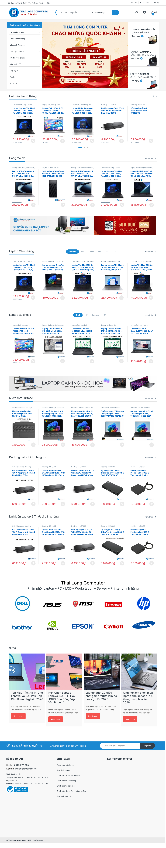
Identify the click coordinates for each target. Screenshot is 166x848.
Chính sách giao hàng (66, 786)
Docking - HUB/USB (108, 105)
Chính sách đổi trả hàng (66, 780)
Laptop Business (17, 32)
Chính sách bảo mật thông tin (69, 775)
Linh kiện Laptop (17, 51)
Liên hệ (156, 2)
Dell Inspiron (59, 325)
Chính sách (144, 2)
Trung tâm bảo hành (65, 765)
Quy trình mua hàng (65, 796)
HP (99, 251)
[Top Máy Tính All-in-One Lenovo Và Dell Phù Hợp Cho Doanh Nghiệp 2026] (27, 672)
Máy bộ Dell (54, 168)
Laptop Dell (46, 105)
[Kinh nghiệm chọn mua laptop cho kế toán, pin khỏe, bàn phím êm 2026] (139, 672)
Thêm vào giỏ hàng (33, 141)
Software (13, 83)
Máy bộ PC (14, 70)
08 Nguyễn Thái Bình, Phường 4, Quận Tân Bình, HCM (29, 3)
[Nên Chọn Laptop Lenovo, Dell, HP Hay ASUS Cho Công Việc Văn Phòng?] (64, 672)
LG (115, 251)
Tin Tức (134, 2)
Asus (83, 251)
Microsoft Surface (17, 45)
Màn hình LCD (15, 64)
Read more (18, 716)
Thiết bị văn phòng (17, 58)
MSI (107, 251)
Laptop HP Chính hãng (80, 105)
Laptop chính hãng (17, 39)
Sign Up (147, 746)
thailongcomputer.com (26, 768)
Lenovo (72, 251)
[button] (80, 147)
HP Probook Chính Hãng (81, 105)
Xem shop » (35, 25)
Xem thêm (149, 158)
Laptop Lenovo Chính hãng (22, 105)
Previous (5, 225)
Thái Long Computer (17, 840)
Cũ (104, 315)
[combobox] (72, 12)
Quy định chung (63, 770)
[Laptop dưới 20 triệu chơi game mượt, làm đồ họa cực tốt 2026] (102, 672)
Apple (12, 77)
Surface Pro (59, 407)
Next (160, 225)
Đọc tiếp (63, 205)
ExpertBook (30, 168)
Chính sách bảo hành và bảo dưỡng (71, 791)
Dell (92, 251)
